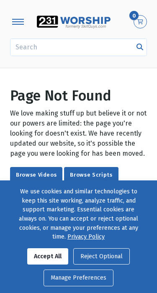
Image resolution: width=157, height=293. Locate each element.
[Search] (140, 47)
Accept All (48, 256)
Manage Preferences (78, 277)
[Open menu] (18, 22)
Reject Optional (101, 256)
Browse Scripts (91, 175)
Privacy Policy (86, 236)
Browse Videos (36, 175)
